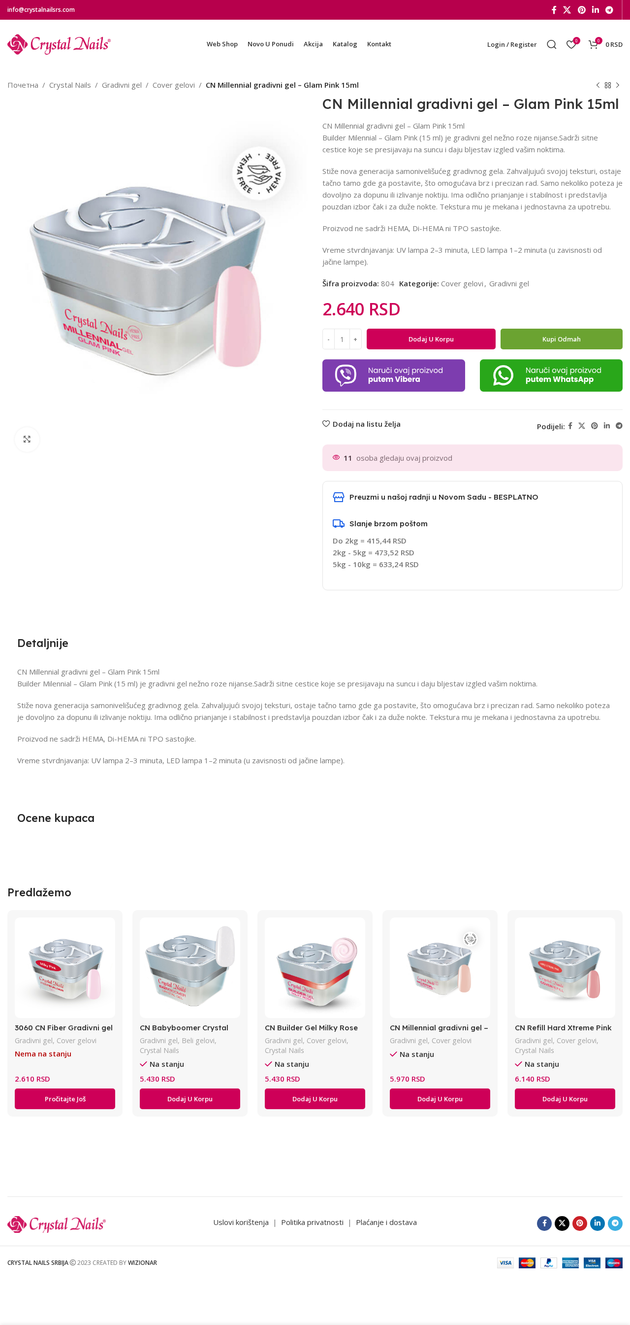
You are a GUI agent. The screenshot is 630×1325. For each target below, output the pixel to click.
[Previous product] (598, 86)
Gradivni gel (122, 85)
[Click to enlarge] (27, 439)
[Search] (552, 44)
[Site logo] (59, 43)
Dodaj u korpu (431, 339)
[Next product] (618, 86)
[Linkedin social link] (595, 9)
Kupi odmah (561, 339)
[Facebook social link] (554, 9)
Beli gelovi (198, 1040)
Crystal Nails (70, 85)
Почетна (22, 85)
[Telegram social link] (609, 9)
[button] (190, 1098)
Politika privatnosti (313, 1222)
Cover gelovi (174, 85)
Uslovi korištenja (241, 1222)
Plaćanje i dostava (386, 1222)
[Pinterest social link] (581, 9)
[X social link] (567, 9)
